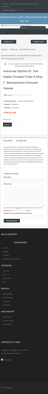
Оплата (5, 248)
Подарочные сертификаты (11, 259)
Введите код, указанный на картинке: (18, 213)
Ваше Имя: (7, 177)
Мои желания (7, 324)
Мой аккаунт (7, 317)
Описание (7, 140)
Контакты (6, 271)
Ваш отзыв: (8, 184)
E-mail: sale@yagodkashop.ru (10, 353)
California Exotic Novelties (25, 101)
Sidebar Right (38, 42)
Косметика (6, 301)
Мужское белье (8, 297)
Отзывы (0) (21, 140)
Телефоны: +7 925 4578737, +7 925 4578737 (14, 350)
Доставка (6, 255)
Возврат (5, 251)
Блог (4, 282)
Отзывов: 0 (17, 95)
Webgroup (9, 387)
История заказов (8, 321)
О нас (5, 274)
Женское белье (7, 294)
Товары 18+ (6, 305)
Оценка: (7, 210)
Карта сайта (7, 278)
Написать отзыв (27, 95)
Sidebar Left (9, 42)
